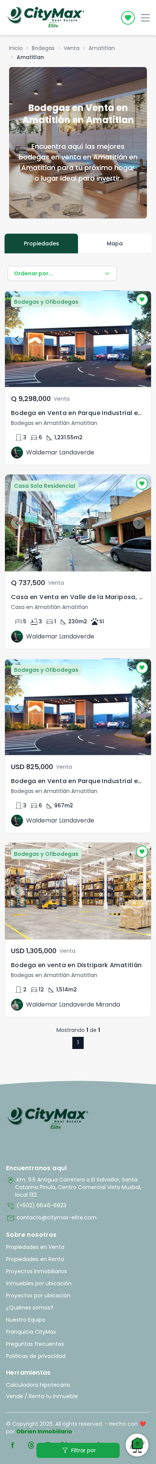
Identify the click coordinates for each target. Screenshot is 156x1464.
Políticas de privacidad (36, 1356)
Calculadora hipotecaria (38, 1385)
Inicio (16, 48)
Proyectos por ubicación (38, 1295)
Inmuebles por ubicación (39, 1283)
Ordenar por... (33, 273)
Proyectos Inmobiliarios (36, 1271)
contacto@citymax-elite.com (51, 1218)
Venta (72, 48)
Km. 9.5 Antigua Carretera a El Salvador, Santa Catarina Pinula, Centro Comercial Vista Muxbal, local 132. (73, 1187)
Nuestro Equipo (25, 1320)
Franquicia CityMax (31, 1332)
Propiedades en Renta (35, 1259)
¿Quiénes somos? (29, 1307)
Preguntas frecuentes (35, 1344)
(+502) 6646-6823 (36, 1206)
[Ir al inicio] (48, 1119)
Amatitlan (102, 48)
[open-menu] (145, 17)
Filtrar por (78, 1450)
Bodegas (43, 48)
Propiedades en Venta (35, 1247)
